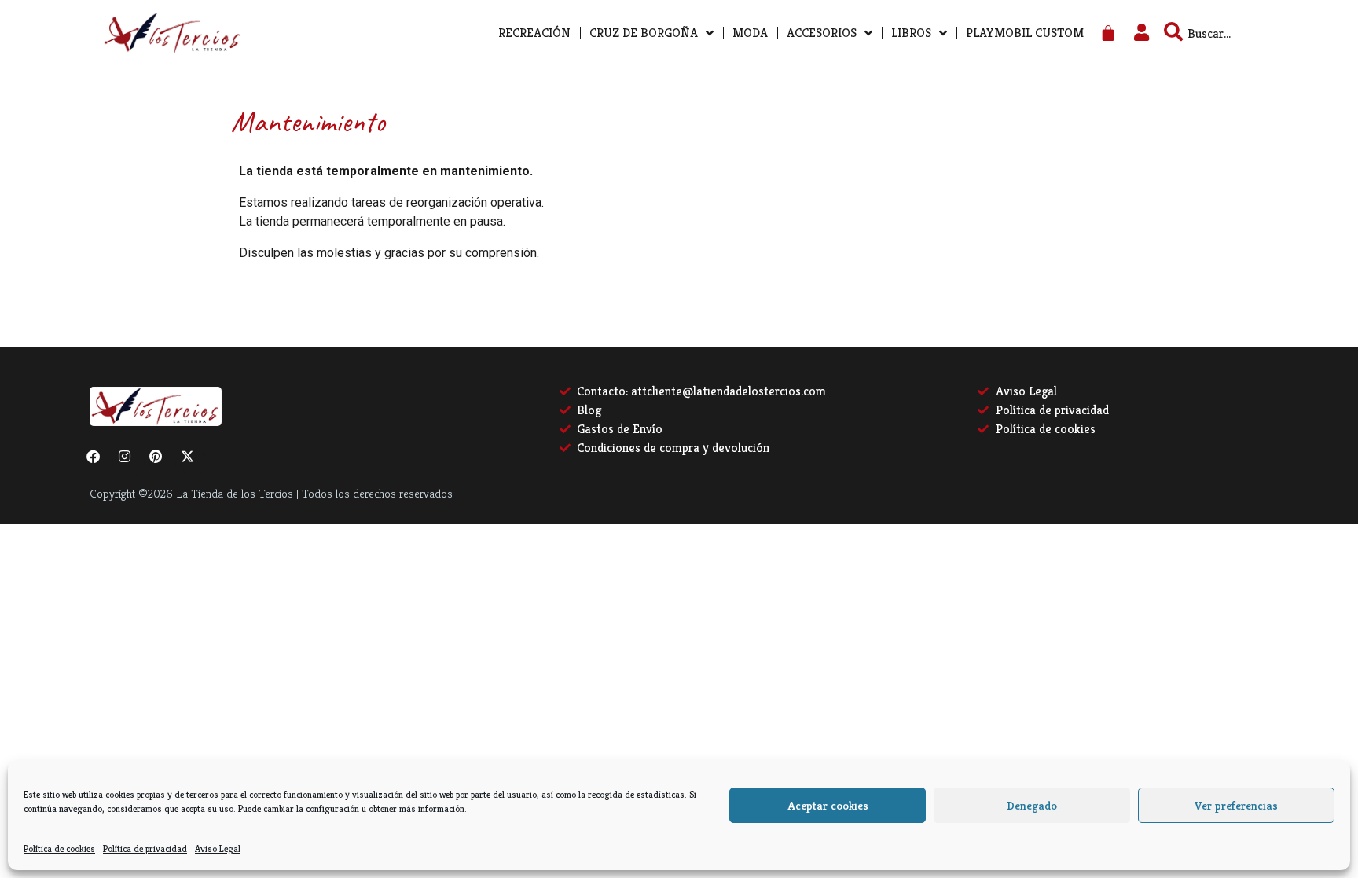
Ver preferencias (1236, 805)
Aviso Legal (217, 848)
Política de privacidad (145, 848)
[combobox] (1237, 33)
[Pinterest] (162, 463)
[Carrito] (1108, 33)
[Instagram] (131, 463)
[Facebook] (99, 463)
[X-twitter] (194, 463)
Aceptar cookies (827, 805)
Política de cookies (59, 848)
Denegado (1032, 805)
